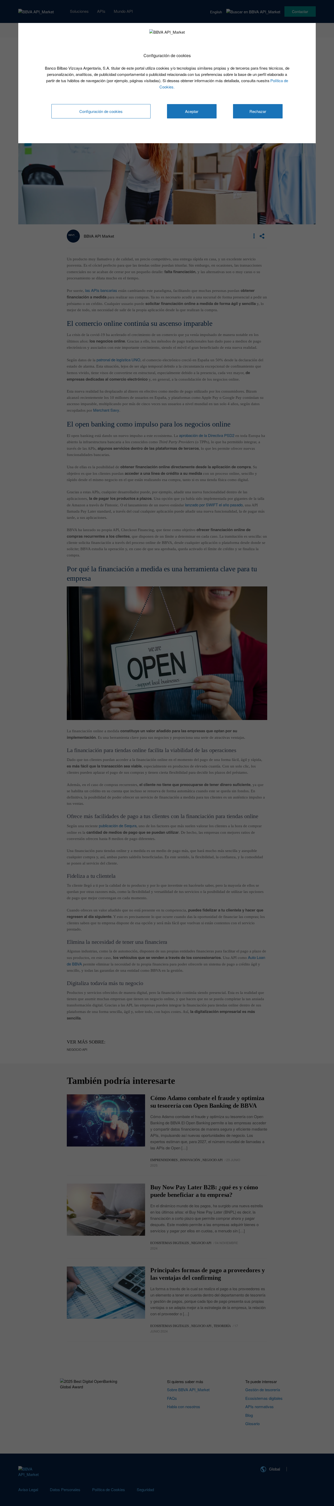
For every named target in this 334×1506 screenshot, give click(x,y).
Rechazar (257, 111)
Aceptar (191, 111)
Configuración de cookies (101, 111)
